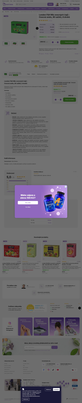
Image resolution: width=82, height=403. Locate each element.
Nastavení (25, 399)
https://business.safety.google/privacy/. (31, 396)
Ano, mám (28, 202)
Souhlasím (56, 389)
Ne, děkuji (28, 207)
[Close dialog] (66, 187)
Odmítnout (48, 389)
